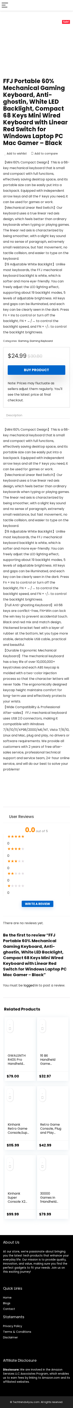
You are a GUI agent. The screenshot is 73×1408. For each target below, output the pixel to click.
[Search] (67, 5)
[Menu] (5, 5)
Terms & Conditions (17, 1332)
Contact (9, 1309)
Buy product (36, 370)
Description (14, 415)
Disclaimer (10, 1337)
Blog (6, 1303)
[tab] (36, 415)
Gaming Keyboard (41, 341)
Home (7, 1298)
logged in (31, 985)
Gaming (23, 341)
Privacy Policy (12, 1326)
